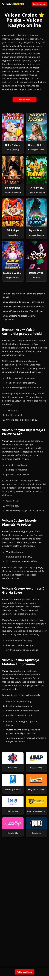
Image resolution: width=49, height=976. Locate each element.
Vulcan (13, 4)
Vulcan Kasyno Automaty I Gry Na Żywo (23, 311)
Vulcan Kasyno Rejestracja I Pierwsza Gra (23, 302)
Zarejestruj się (39, 4)
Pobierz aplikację (24, 972)
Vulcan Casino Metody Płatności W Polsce (24, 306)
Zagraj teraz (24, 99)
